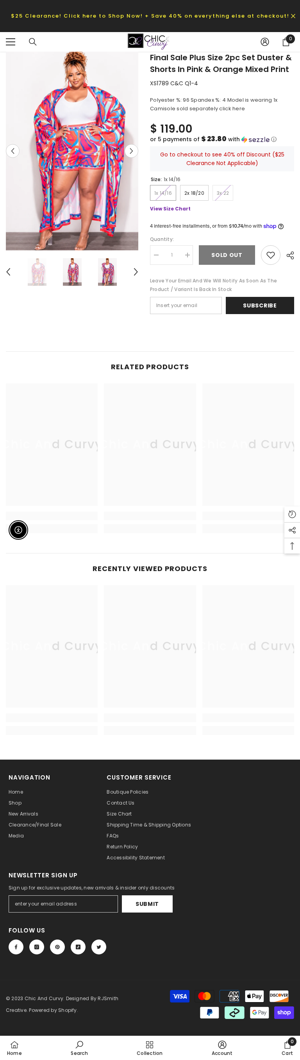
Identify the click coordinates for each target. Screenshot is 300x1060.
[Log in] (265, 42)
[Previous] (13, 151)
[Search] (33, 42)
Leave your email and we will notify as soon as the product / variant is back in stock (213, 285)
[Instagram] (36, 947)
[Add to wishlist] (270, 255)
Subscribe (260, 305)
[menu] (10, 42)
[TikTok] (78, 947)
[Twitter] (98, 947)
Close (293, 16)
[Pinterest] (57, 947)
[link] (52, 516)
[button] (222, 139)
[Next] (131, 151)
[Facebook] (16, 947)
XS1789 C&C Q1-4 (174, 83)
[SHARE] (287, 255)
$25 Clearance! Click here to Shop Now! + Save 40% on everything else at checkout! (150, 16)
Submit (147, 904)
